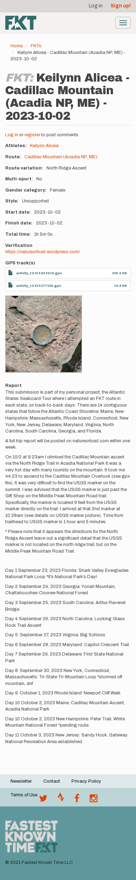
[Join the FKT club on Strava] (61, 800)
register (32, 134)
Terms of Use (23, 794)
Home (16, 45)
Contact (51, 781)
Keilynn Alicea (44, 145)
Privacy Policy (86, 781)
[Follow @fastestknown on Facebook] (77, 800)
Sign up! (121, 5)
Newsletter (21, 781)
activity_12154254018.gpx (39, 273)
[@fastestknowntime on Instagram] (93, 800)
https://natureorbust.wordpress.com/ (42, 251)
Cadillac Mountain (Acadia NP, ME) (60, 156)
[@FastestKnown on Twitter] (43, 800)
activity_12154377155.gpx (38, 285)
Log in (96, 5)
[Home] (20, 23)
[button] (43, 334)
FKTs (36, 45)
